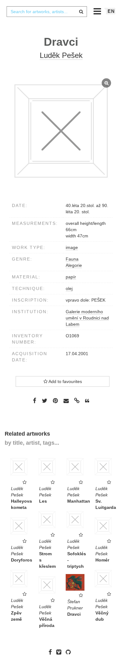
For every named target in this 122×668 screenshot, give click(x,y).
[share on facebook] (34, 400)
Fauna (72, 259)
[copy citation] (87, 401)
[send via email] (66, 401)
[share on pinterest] (55, 400)
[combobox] (47, 11)
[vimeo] (60, 652)
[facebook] (51, 652)
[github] (70, 652)
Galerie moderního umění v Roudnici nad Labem (87, 318)
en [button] (111, 11)
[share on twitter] (44, 400)
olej (69, 288)
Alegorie (74, 265)
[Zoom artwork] (61, 131)
